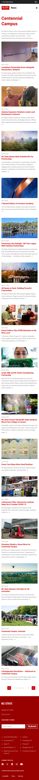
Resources (20, 776)
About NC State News (10, 737)
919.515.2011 (5, 714)
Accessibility (5, 776)
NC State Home (8, 2)
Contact (24, 737)
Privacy (13, 776)
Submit (32, 726)
